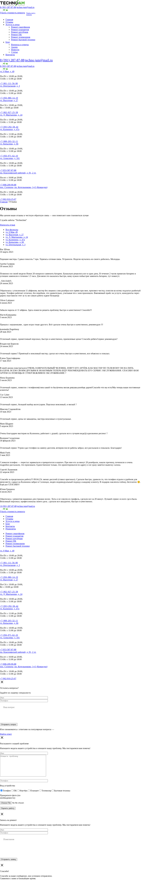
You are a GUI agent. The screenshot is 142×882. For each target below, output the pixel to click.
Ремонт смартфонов (20, 27)
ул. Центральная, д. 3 (10, 86)
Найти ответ (6, 734)
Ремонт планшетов (20, 29)
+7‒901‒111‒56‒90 (9, 83)
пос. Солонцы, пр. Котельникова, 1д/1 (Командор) (23, 187)
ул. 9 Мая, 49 (12, 232)
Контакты (10, 54)
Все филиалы (12, 229)
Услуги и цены (13, 24)
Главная (9, 19)
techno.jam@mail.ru (25, 7)
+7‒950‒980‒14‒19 (9, 98)
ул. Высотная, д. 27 (9, 100)
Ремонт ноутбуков (19, 32)
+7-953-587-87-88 (8, 170)
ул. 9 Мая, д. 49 (7, 71)
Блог (8, 42)
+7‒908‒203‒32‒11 (9, 141)
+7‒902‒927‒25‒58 (9, 112)
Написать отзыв (7, 225)
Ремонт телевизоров (20, 37)
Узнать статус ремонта (30, 13)
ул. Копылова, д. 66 (9, 144)
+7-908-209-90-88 (8, 185)
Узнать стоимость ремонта (12, 13)
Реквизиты (11, 529)
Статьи (14, 52)
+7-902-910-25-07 (8, 199)
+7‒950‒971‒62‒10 (9, 156)
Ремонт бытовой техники (23, 39)
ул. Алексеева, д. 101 (10, 158)
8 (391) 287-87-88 (8, 7)
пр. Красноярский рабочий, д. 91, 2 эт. (18, 173)
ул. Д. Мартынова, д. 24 (11, 115)
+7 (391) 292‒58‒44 (9, 127)
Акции (14, 47)
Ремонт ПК (16, 34)
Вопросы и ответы (20, 44)
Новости (15, 49)
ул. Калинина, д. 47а (9, 129)
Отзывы (9, 22)
